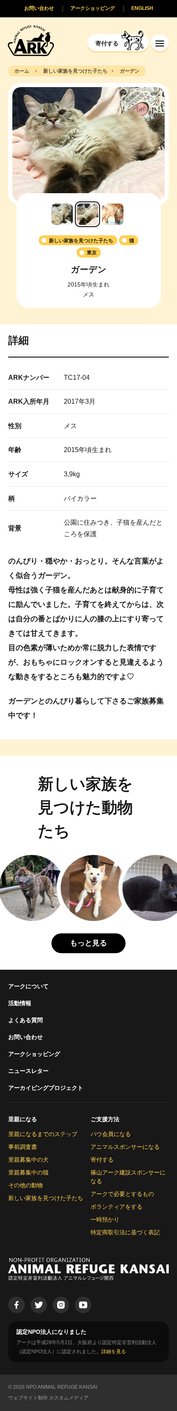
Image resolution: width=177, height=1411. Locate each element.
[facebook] (16, 1305)
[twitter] (38, 1305)
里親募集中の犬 (28, 1159)
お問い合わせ (25, 1037)
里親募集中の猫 (28, 1172)
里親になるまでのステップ (42, 1134)
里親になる (22, 1119)
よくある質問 (25, 1020)
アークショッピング (34, 1054)
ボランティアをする (116, 1206)
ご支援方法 (105, 1119)
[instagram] (61, 1305)
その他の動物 (25, 1185)
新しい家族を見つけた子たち (45, 1198)
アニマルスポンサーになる (125, 1146)
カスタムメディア (68, 1398)
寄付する (102, 1159)
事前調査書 (22, 1146)
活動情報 (19, 1003)
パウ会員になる (111, 1134)
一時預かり (105, 1219)
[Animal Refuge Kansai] (31, 40)
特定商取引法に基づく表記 (125, 1232)
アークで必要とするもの (122, 1194)
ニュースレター (28, 1071)
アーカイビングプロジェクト (45, 1087)
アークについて (28, 986)
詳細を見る (113, 1351)
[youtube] (83, 1305)
